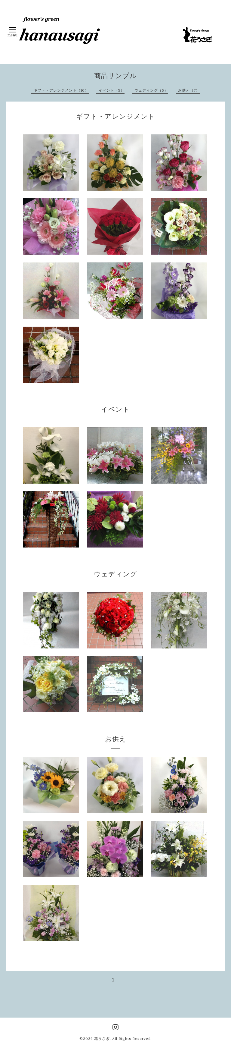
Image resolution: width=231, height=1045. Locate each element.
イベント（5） (112, 90)
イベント (115, 409)
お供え (115, 739)
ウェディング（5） (151, 90)
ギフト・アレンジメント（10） (61, 90)
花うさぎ (102, 1038)
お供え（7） (189, 90)
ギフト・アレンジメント (115, 116)
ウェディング (115, 574)
